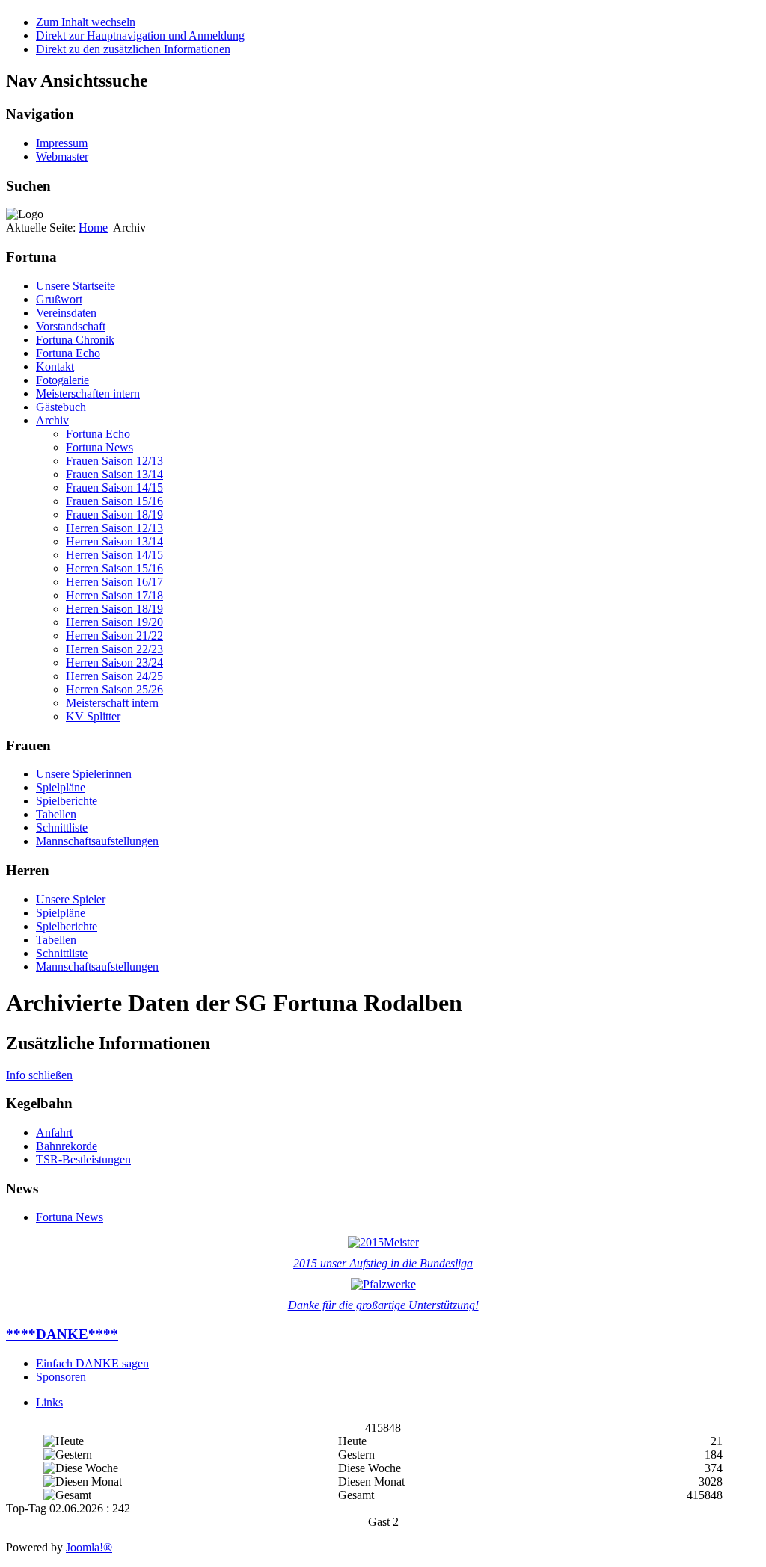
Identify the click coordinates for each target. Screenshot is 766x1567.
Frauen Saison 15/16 (114, 501)
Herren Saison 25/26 (114, 689)
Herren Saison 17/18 (114, 595)
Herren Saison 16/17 (114, 581)
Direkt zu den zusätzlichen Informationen (133, 49)
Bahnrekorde (66, 1146)
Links (49, 1402)
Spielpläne (60, 787)
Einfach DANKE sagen (92, 1363)
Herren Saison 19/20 (114, 622)
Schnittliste (62, 827)
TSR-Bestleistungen (83, 1159)
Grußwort (59, 299)
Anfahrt (54, 1132)
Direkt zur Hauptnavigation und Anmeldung (140, 35)
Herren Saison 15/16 (114, 568)
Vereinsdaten (66, 312)
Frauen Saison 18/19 (114, 514)
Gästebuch (61, 407)
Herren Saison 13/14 (114, 541)
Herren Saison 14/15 (114, 554)
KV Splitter (93, 716)
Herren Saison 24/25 (114, 676)
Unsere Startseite (75, 285)
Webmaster (62, 156)
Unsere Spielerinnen (84, 773)
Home (93, 227)
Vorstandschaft (70, 326)
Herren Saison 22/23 (114, 649)
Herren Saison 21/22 (114, 635)
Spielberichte (66, 800)
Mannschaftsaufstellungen (97, 841)
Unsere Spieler (70, 899)
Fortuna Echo (68, 353)
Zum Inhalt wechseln (85, 22)
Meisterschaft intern (112, 702)
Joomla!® (89, 1547)
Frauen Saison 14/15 (114, 487)
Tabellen (56, 814)
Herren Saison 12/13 (114, 528)
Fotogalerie (62, 380)
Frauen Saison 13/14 (114, 474)
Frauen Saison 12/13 (114, 460)
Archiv (52, 420)
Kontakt (55, 366)
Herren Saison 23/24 (114, 662)
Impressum (62, 143)
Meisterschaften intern (88, 393)
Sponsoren (61, 1376)
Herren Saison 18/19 (114, 608)
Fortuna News (99, 447)
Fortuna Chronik (75, 339)
